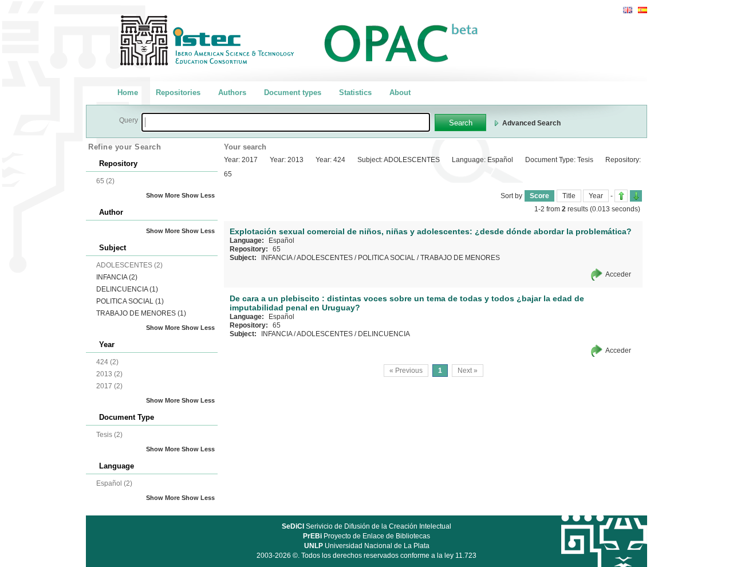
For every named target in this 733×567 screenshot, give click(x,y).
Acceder (618, 274)
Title (569, 196)
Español (281, 241)
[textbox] (285, 122)
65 (277, 249)
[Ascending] (621, 196)
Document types (292, 92)
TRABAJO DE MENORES (141, 313)
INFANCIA (116, 277)
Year (596, 196)
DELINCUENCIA (127, 289)
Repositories (178, 92)
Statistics (355, 92)
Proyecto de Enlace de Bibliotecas (366, 536)
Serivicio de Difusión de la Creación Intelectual (366, 526)
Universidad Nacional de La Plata (366, 546)
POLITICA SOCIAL (130, 301)
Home (127, 92)
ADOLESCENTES (325, 258)
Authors (232, 92)
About (400, 92)
